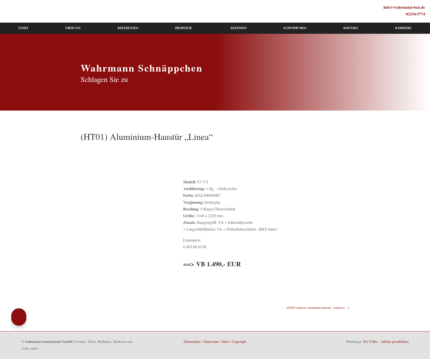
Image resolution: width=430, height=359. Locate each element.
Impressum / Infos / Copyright (225, 341)
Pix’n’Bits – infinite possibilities (386, 341)
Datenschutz (192, 341)
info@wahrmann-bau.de (404, 7)
